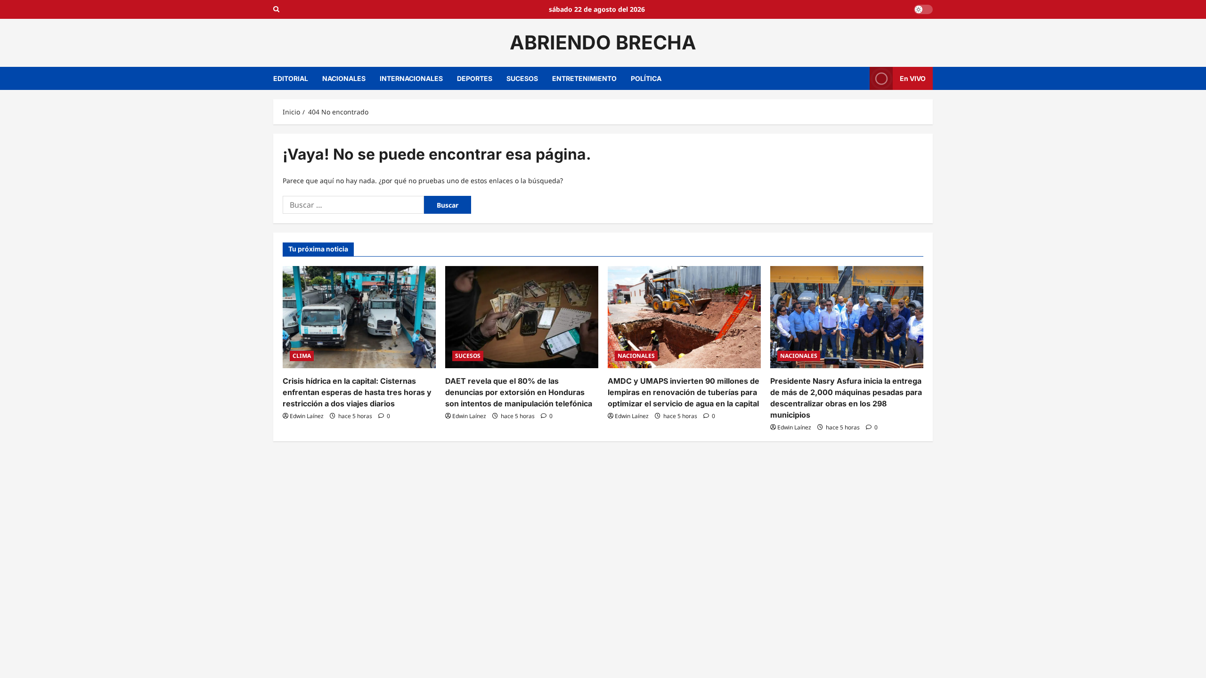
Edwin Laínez (307, 416)
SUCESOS (522, 78)
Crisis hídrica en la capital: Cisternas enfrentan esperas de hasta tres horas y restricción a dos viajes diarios (357, 392)
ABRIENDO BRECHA (603, 42)
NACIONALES (344, 78)
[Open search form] (276, 9)
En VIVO (913, 78)
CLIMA (302, 356)
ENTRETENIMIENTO (584, 78)
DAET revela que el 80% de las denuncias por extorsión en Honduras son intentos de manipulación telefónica (518, 392)
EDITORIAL (290, 78)
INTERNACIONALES (411, 78)
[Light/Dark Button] (923, 9)
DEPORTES (474, 78)
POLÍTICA (646, 78)
